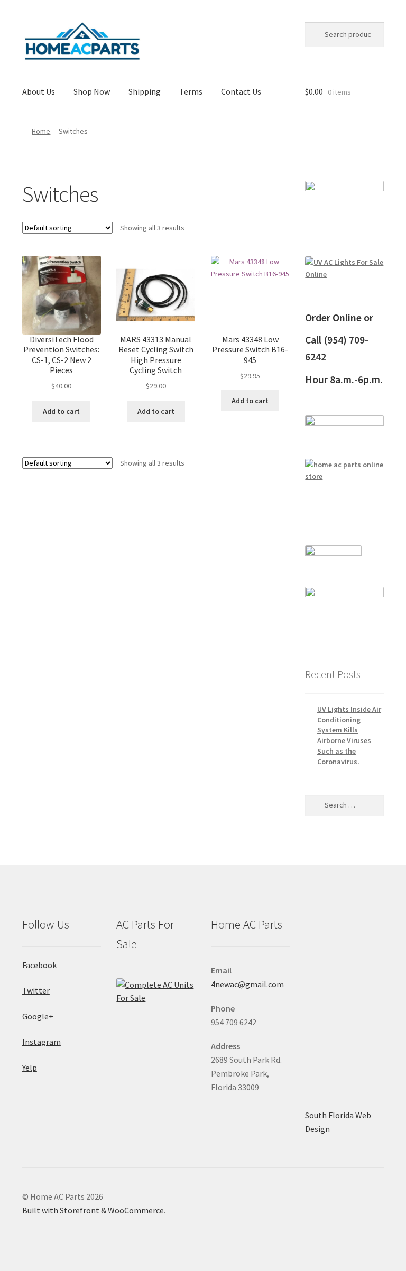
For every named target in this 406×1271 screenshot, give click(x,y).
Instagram (41, 1041)
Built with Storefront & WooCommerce (93, 1210)
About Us (38, 91)
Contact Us (241, 91)
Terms (190, 91)
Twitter (36, 990)
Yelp (29, 1067)
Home (41, 131)
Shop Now (91, 91)
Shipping (144, 91)
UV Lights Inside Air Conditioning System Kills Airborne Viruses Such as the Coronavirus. (349, 735)
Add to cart (61, 411)
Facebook (39, 965)
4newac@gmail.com (247, 984)
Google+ (37, 1016)
